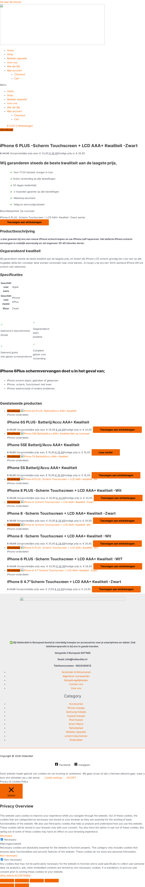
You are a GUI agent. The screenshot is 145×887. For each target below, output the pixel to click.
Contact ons (76, 684)
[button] (72, 85)
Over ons (12, 62)
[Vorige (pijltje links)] (7, 885)
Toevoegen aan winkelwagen (24, 222)
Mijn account (14, 70)
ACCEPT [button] (71, 777)
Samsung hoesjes (76, 711)
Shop (10, 54)
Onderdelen (76, 739)
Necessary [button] (6, 835)
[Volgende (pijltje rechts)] (22, 885)
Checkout (19, 74)
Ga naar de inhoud (10, 2)
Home (10, 50)
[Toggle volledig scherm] (22, 880)
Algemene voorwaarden (76, 676)
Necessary (10, 839)
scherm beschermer (76, 736)
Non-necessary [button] (9, 855)
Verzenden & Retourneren (76, 672)
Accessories (76, 703)
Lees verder (106, 452)
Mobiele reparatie (17, 58)
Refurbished (76, 728)
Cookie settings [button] (53, 777)
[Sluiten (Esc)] (52, 880)
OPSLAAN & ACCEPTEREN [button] (15, 875)
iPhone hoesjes (76, 708)
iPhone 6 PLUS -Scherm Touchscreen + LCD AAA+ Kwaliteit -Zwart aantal (42, 217)
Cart (16, 78)
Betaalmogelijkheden (76, 680)
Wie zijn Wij (13, 66)
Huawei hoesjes (76, 715)
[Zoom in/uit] (7, 880)
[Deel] (37, 880)
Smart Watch (76, 723)
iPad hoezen (76, 719)
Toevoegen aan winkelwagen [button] (117, 429)
